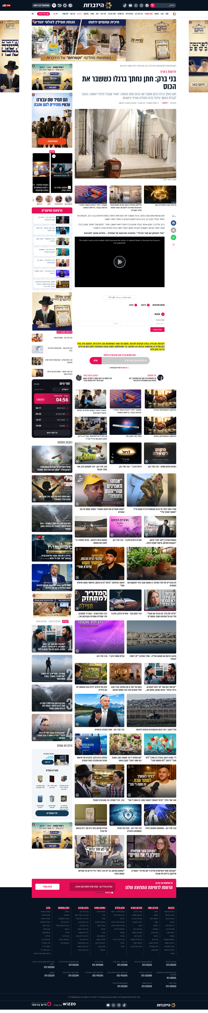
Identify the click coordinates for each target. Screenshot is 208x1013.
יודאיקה (102, 950)
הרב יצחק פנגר (83, 922)
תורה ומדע (154, 932)
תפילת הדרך (46, 939)
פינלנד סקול (101, 925)
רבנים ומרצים (83, 907)
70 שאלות (121, 13)
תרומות (79, 13)
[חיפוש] (152, 5)
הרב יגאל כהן (84, 925)
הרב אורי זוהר (83, 939)
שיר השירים (46, 943)
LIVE (56, 14)
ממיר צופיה (172, 983)
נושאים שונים (99, 907)
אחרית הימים (101, 939)
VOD (167, 13)
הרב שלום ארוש (83, 943)
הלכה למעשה (137, 922)
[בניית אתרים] (69, 1005)
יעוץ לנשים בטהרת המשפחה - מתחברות (166, 973)
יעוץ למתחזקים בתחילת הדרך (69, 962)
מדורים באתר (153, 907)
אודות (172, 953)
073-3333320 (49, 967)
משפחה (155, 929)
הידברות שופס (169, 943)
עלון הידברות (170, 918)
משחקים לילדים (119, 929)
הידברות (171, 907)
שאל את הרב (112, 13)
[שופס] (64, 5)
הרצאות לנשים (64, 939)
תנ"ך (103, 915)
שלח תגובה (157, 329)
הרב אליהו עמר (83, 950)
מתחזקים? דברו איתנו (41, 5)
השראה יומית (137, 943)
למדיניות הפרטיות (115, 367)
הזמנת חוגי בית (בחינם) (71, 972)
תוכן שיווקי (154, 950)
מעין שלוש (46, 929)
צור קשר (72, 13)
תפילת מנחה (46, 915)
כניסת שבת (170, 932)
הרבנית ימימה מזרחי (62, 925)
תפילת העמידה (45, 922)
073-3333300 (146, 975)
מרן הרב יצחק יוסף (82, 918)
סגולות (103, 929)
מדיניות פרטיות (169, 911)
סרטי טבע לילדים (119, 939)
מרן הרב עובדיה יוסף (81, 915)
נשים (156, 922)
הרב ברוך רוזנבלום (82, 936)
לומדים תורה (101, 911)
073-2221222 (171, 965)
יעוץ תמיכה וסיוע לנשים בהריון (117, 972)
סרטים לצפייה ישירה (118, 922)
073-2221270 (49, 975)
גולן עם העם (137, 929)
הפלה (67, 932)
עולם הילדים (129, 13)
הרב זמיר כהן (139, 13)
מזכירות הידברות (171, 962)
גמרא (103, 918)
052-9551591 (122, 975)
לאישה (67, 911)
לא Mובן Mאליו (137, 915)
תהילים (47, 936)
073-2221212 (147, 965)
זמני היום (103, 13)
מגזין (162, 13)
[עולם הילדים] (70, 5)
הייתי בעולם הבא (136, 946)
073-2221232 (74, 965)
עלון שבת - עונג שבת (120, 962)
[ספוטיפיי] (54, 5)
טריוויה (122, 936)
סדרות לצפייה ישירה (118, 925)
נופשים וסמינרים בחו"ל (119, 983)
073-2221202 (122, 986)
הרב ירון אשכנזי (83, 932)
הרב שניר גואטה (82, 929)
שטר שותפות (149, 13)
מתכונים (66, 915)
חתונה (131, 305)
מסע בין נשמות (137, 932)
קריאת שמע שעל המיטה (42, 953)
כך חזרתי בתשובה (136, 939)
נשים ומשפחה (63, 907)
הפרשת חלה (65, 943)
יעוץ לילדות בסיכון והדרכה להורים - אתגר (43, 963)
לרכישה (47, 762)
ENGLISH (65, 13)
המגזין (156, 915)
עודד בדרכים (138, 911)
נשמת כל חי (46, 946)
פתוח (140, 925)
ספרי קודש (101, 946)
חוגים (123, 946)
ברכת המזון (46, 925)
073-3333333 (171, 986)
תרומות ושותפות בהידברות (143, 962)
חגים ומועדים (153, 946)
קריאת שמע (46, 932)
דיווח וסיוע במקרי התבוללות (94, 972)
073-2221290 (73, 975)
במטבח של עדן (137, 918)
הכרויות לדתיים (100, 943)
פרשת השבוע (153, 943)
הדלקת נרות (65, 922)
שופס (92, 13)
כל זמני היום (52, 432)
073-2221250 (147, 986)
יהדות (156, 911)
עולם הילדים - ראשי (118, 911)
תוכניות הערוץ (136, 907)
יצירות (123, 943)
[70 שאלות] (59, 5)
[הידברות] (97, 5)
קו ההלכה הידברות (145, 972)
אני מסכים (118, 367)
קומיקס (122, 932)
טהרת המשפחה (63, 918)
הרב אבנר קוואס (83, 946)
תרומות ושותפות (169, 939)
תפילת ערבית (45, 918)
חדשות (157, 13)
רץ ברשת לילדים (119, 915)
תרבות (156, 936)
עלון (97, 13)
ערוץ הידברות (169, 915)
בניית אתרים (58, 1005)
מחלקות (86, 13)
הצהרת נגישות (169, 950)
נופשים (172, 936)
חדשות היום (154, 918)
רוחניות (155, 925)
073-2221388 (122, 965)
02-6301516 (171, 978)
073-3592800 (97, 965)
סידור (48, 907)
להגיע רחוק (138, 936)
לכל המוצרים (52, 813)
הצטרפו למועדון (42, 14)
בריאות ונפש (101, 936)
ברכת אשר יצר (45, 950)
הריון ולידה (65, 936)
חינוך (103, 932)
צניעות (67, 929)
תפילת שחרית (45, 911)
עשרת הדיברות (100, 922)
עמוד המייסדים (169, 946)
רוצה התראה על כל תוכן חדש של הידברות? (120, 355)
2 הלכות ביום (170, 925)
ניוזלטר (172, 922)
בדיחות (122, 918)
